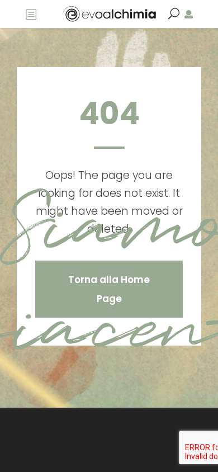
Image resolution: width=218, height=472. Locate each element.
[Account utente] (188, 14)
